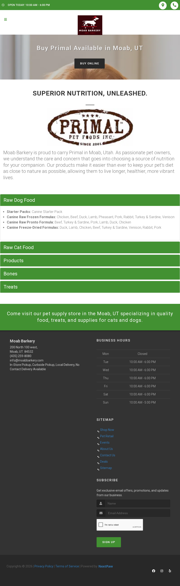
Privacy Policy (43, 566)
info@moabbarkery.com (26, 360)
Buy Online (89, 63)
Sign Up (108, 542)
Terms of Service (67, 566)
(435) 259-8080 (20, 356)
